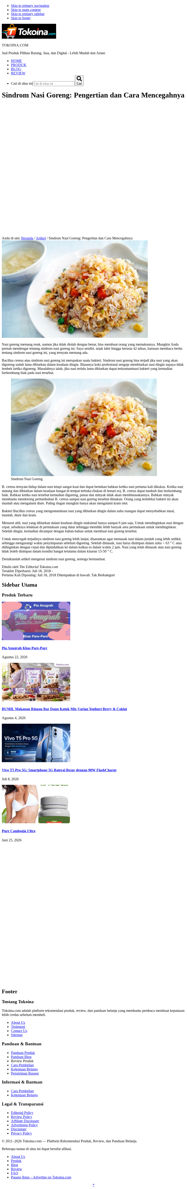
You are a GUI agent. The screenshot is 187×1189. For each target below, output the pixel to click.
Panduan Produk (23, 1053)
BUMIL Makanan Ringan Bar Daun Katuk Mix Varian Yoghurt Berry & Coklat (64, 709)
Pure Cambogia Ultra (18, 831)
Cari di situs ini (22, 83)
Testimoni (18, 1027)
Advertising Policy (24, 1125)
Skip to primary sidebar (27, 14)
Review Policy (21, 1117)
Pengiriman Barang (25, 1073)
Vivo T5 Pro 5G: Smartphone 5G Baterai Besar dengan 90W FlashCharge (59, 770)
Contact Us (19, 1031)
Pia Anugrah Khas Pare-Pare (24, 648)
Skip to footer (21, 18)
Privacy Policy (21, 1133)
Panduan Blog (21, 1057)
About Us (18, 1022)
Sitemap (17, 1035)
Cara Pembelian (22, 1065)
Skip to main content (26, 10)
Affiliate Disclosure (25, 1121)
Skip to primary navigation (30, 6)
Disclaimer (18, 1129)
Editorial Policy (22, 1113)
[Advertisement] (93, 136)
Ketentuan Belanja (24, 1069)
